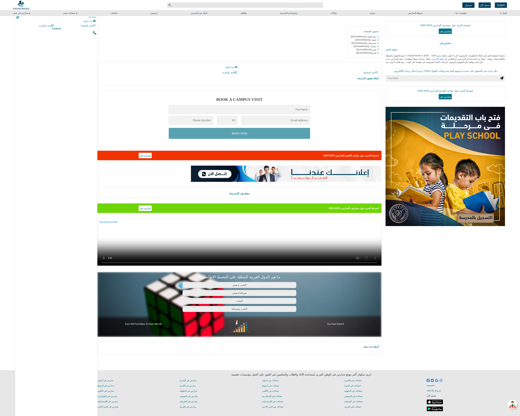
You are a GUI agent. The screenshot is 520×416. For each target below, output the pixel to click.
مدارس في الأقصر (105, 391)
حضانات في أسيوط (270, 385)
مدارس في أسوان (105, 380)
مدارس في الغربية (188, 407)
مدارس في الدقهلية (188, 391)
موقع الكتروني (438, 59)
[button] (170, 5)
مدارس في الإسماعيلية (107, 401)
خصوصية (431, 385)
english (501, 5)
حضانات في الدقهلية (353, 391)
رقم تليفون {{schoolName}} (363, 36)
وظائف (243, 13)
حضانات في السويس (353, 396)
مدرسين (154, 13)
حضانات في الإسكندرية (272, 396)
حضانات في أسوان (270, 380)
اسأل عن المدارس (199, 13)
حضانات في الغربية (352, 407)
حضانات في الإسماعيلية (272, 401)
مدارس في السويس (189, 396)
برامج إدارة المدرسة (289, 13)
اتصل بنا (503, 13)
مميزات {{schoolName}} (365, 46)
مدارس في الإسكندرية (107, 396)
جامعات (113, 13)
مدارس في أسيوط (105, 385)
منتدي (372, 13)
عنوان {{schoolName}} (365, 40)
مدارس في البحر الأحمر (107, 407)
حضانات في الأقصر (270, 391)
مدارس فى (145, 155)
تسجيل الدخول (468, 6)
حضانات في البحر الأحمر (273, 407)
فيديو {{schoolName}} (366, 53)
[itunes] (435, 402)
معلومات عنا (461, 13)
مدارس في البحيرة (188, 380)
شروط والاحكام (434, 390)
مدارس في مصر (20, 13)
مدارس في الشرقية (189, 401)
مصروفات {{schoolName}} (363, 43)
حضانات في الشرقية (353, 401)
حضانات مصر (69, 13)
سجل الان (485, 5)
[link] (428, 381)
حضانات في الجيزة (352, 385)
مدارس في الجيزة (188, 385)
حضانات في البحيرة (353, 380)
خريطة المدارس (415, 13)
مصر (388, 59)
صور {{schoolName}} (366, 49)
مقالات (334, 13)
